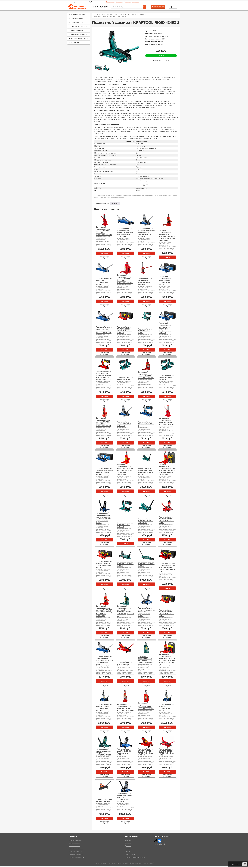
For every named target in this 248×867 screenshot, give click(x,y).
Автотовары (75, 42)
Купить (167, 257)
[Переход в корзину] (244, 864)
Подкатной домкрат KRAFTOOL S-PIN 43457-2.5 (167, 377)
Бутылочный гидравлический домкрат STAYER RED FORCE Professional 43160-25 (125, 279)
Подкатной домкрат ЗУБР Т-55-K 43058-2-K (146, 424)
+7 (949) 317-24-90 (100, 7)
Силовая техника (77, 22)
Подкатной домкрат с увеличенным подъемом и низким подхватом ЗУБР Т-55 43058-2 (125, 232)
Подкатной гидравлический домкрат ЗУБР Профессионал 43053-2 (166, 280)
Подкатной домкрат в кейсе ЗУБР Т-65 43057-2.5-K (125, 424)
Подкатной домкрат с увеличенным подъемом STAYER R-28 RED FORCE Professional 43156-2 (104, 375)
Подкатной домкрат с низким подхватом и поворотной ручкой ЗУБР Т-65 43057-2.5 (146, 232)
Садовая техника (77, 18)
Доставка (127, 2)
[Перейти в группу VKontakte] (159, 841)
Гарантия (119, 2)
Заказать (161, 55)
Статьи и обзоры (130, 854)
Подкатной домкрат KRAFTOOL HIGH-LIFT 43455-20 (125, 564)
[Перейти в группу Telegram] (155, 841)
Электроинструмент (78, 14)
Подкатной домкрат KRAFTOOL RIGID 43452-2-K (125, 525)
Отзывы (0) (115, 203)
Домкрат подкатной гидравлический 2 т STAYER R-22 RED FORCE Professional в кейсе (167, 567)
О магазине (110, 2)
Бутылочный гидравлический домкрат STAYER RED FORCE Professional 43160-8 (103, 422)
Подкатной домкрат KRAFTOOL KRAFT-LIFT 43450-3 (146, 521)
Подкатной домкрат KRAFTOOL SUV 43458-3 (146, 331)
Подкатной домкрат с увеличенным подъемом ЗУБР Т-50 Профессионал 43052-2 (104, 660)
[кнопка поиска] (144, 7)
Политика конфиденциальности (135, 857)
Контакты (135, 2)
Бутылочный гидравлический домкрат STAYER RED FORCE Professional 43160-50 (104, 231)
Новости (127, 851)
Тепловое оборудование (79, 38)
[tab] (102, 203)
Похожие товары (102, 203)
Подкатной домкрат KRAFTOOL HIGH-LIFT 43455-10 (146, 564)
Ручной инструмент (78, 30)
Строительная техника (79, 26)
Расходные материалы (79, 34)
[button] (78, 15)
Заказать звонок (158, 7)
